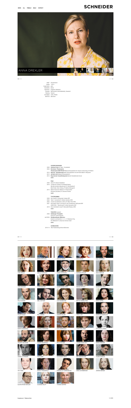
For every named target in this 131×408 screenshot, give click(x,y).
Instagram (46, 8)
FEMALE (29, 8)
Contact (40, 8)
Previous (32, 44)
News (19, 8)
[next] (110, 79)
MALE (34, 8)
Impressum (21, 398)
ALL (24, 8)
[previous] (20, 79)
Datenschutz (28, 398)
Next (99, 44)
